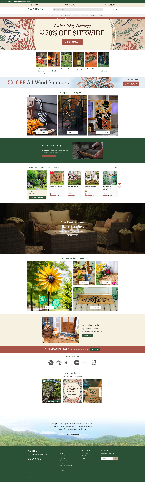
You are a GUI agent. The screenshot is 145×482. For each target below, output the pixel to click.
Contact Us (84, 455)
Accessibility (110, 477)
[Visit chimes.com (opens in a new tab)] (27, 1)
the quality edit (84, 15)
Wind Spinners (49, 307)
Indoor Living (53, 13)
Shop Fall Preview (88, 335)
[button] (117, 9)
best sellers (92, 15)
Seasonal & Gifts (103, 13)
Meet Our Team (63, 455)
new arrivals (42, 15)
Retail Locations (63, 460)
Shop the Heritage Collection (37, 197)
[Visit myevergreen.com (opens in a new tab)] (4, 1)
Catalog (62, 470)
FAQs (83, 458)
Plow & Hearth (33, 477)
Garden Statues (84, 282)
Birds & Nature (107, 282)
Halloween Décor (72, 132)
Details (87, 18)
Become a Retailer (64, 468)
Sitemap (116, 477)
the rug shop (60, 15)
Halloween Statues (42, 132)
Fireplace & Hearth (73, 13)
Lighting (82, 13)
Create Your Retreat (72, 235)
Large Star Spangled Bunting (73, 187)
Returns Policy (104, 477)
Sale (110, 13)
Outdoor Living (37, 13)
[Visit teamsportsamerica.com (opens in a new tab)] (17, 1)
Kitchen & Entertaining (92, 13)
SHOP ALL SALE (95, 349)
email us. (35, 455)
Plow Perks (62, 458)
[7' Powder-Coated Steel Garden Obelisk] (92, 178)
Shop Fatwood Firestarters (49, 156)
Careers (62, 463)
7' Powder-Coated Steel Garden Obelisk (91, 187)
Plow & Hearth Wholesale (66, 465)
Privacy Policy (83, 477)
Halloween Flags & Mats (103, 132)
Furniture (45, 13)
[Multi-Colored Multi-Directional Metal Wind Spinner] (110, 178)
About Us (62, 453)
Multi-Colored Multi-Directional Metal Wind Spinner (108, 188)
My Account (85, 453)
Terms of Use (97, 477)
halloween (67, 15)
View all (116, 167)
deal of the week (102, 15)
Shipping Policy (90, 477)
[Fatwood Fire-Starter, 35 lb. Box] (57, 178)
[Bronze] (86, 191)
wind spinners (51, 15)
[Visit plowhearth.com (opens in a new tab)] (10, 1)
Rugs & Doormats (62, 13)
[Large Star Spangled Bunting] (74, 178)
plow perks (75, 15)
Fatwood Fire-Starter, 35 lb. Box (57, 187)
